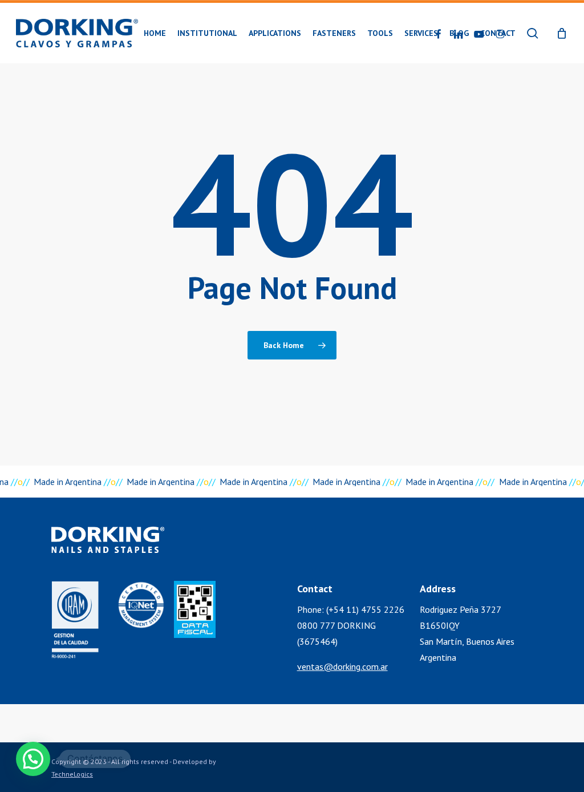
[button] (33, 759)
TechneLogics (72, 774)
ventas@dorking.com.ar (342, 666)
